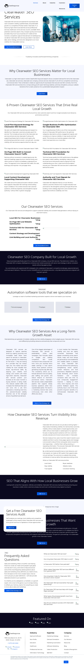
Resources (62, 8)
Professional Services (36, 649)
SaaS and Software (35, 636)
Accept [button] (66, 661)
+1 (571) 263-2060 (13, 643)
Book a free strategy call (42, 320)
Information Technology (37, 653)
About (44, 2)
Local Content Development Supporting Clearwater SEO (17, 178)
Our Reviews (68, 639)
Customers (62, 2)
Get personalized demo (13, 47)
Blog (65, 646)
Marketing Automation (54, 642)
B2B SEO (49, 653)
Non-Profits (33, 639)
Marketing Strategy (52, 636)
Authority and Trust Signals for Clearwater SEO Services (56, 178)
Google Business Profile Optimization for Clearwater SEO (59, 126)
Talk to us (42, 279)
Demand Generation (53, 639)
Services (35, 2)
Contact (66, 653)
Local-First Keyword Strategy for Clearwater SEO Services (18, 126)
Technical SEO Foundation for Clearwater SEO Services (56, 153)
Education (33, 642)
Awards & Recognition (70, 649)
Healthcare (33, 646)
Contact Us (74, 5)
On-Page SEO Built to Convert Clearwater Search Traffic (17, 153)
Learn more (42, 93)
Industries (52, 2)
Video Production (52, 649)
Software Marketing (53, 646)
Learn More (28, 47)
